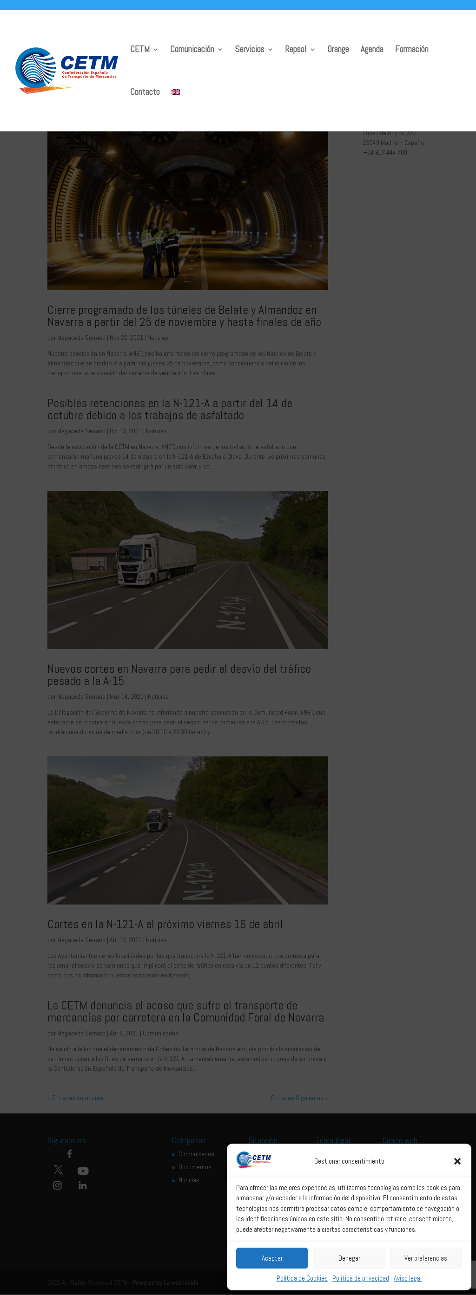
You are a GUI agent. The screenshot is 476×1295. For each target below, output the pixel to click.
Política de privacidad (360, 1278)
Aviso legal (408, 1278)
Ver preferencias (425, 1258)
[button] (457, 1161)
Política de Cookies (302, 1278)
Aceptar (272, 1258)
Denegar (349, 1258)
